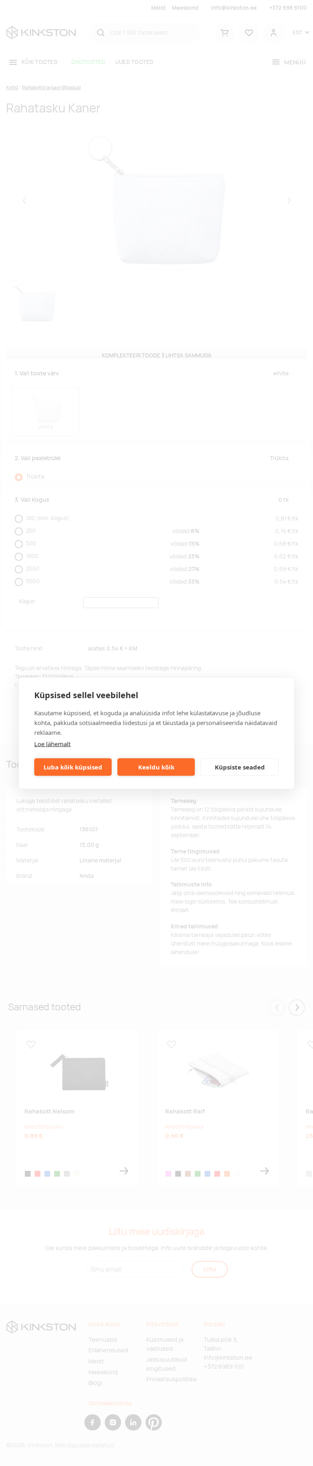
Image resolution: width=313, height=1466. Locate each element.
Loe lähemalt (52, 743)
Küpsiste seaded (240, 767)
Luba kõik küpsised (73, 767)
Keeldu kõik (156, 767)
